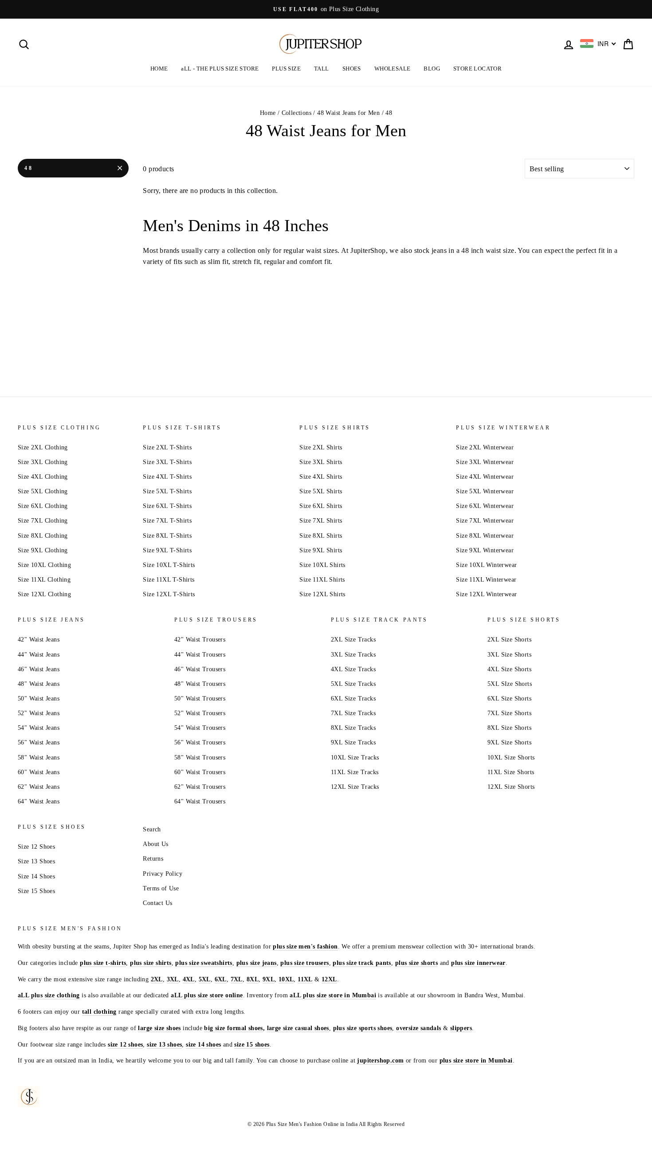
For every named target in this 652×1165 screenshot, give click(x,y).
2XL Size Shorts (509, 639)
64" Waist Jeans (38, 801)
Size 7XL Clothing (43, 520)
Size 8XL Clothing (43, 535)
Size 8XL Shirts (320, 535)
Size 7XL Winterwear (485, 520)
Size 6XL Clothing (43, 506)
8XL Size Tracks (353, 727)
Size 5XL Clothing (43, 491)
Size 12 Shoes (36, 846)
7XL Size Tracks (353, 713)
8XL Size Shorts (509, 727)
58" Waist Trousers (199, 757)
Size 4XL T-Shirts (167, 476)
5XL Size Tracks (353, 684)
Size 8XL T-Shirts (167, 535)
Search (152, 829)
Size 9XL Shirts (320, 550)
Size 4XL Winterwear (485, 476)
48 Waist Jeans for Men (348, 113)
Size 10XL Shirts (322, 565)
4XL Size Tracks (353, 669)
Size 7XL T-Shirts (167, 520)
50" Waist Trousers (199, 698)
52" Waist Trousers (199, 713)
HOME (159, 68)
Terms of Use (161, 888)
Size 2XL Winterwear (485, 447)
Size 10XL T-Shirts (169, 565)
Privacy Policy (162, 873)
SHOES (351, 68)
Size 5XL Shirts (320, 491)
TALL (321, 68)
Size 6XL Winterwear (485, 506)
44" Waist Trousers (199, 654)
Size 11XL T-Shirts (168, 579)
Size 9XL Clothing (43, 550)
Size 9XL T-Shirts (167, 550)
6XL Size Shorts (509, 698)
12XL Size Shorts (510, 786)
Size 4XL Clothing (43, 476)
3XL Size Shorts (509, 654)
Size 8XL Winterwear (485, 535)
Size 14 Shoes (36, 876)
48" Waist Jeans (38, 684)
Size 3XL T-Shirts (167, 462)
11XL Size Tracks (354, 772)
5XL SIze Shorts (509, 684)
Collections (296, 113)
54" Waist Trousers (199, 727)
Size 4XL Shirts (320, 476)
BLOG (432, 68)
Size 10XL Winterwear (486, 565)
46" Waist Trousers (199, 669)
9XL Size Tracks (353, 742)
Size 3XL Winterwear (485, 462)
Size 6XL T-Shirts (167, 506)
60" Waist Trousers (199, 772)
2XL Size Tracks (353, 639)
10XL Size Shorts (510, 757)
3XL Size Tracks (353, 654)
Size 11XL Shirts (322, 579)
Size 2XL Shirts (320, 447)
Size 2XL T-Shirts (167, 447)
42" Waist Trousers (199, 639)
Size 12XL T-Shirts (169, 594)
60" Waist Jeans (38, 772)
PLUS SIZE (286, 68)
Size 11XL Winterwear (486, 579)
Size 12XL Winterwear (486, 594)
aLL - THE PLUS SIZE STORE (220, 68)
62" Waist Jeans (38, 786)
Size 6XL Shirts (320, 506)
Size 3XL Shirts (320, 462)
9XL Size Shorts (509, 742)
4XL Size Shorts (509, 669)
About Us (155, 844)
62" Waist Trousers (199, 786)
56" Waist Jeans (38, 742)
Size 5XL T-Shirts (167, 491)
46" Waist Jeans (38, 669)
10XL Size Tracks (355, 757)
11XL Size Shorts (510, 772)
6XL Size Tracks (353, 698)
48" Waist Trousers (199, 684)
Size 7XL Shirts (320, 520)
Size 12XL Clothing (44, 594)
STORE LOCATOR (477, 68)
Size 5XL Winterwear (485, 491)
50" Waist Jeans (38, 698)
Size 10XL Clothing (44, 565)
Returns (153, 858)
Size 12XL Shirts (322, 594)
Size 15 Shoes (36, 891)
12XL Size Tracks (355, 786)
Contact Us (157, 903)
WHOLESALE (392, 68)
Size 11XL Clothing (44, 579)
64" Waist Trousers (199, 801)
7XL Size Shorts (509, 713)
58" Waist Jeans (38, 757)
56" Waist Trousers (199, 742)
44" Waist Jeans (38, 654)
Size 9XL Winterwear (485, 550)
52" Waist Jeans (38, 713)
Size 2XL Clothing (43, 447)
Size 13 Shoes (36, 861)
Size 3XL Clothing (43, 462)
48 (28, 168)
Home (268, 113)
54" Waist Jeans (38, 727)
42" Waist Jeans (38, 639)
